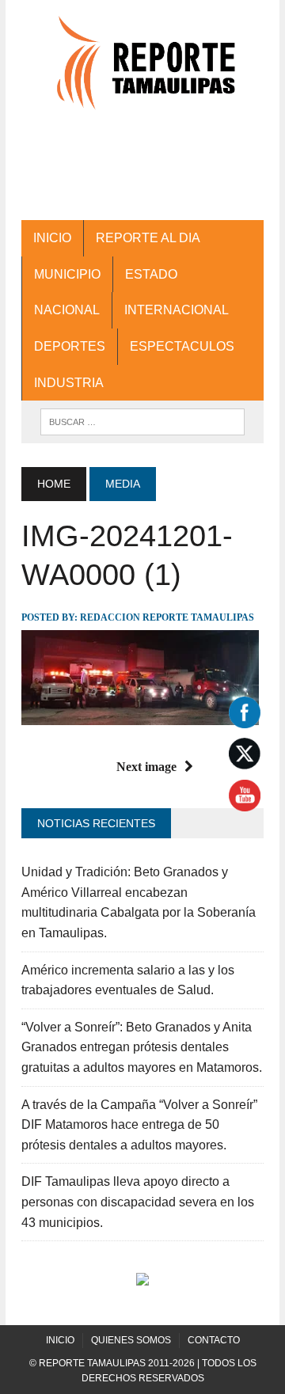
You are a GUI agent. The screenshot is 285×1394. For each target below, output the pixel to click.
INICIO (52, 238)
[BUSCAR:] (142, 420)
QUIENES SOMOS (131, 1340)
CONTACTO (214, 1340)
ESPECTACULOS (182, 346)
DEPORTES (69, 346)
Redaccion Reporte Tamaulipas (167, 617)
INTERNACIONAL (176, 310)
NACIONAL (67, 310)
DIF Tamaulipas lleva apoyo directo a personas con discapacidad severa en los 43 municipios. (137, 1202)
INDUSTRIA (69, 382)
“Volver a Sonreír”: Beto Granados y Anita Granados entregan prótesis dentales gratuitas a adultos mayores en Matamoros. (141, 1047)
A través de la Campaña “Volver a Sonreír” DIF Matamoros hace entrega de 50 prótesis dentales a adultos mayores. (139, 1125)
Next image (146, 766)
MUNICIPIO (67, 274)
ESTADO (151, 274)
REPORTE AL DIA (148, 238)
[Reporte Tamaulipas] (142, 70)
